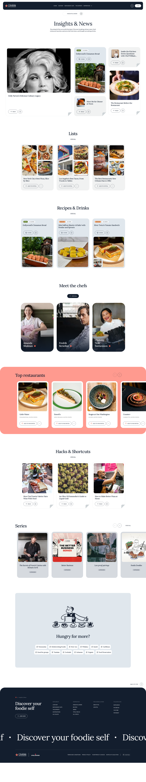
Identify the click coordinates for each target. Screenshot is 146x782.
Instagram (117, 705)
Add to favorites (29, 423)
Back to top (134, 684)
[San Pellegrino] (35, 755)
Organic (90, 652)
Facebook (116, 707)
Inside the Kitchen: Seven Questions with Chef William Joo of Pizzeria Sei (128, 53)
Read (14, 111)
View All (74, 296)
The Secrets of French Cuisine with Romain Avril (32, 566)
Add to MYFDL (32, 186)
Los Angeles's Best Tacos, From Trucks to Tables (71, 180)
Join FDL (95, 707)
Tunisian (56, 652)
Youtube (116, 710)
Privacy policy (86, 754)
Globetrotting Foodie (58, 647)
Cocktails (68, 652)
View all (73, 139)
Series (74, 709)
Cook (83, 59)
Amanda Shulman (28, 344)
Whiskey (85, 647)
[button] (132, 5)
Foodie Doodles (136, 565)
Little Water (24, 414)
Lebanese (79, 652)
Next (120, 375)
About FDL (96, 704)
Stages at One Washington (99, 414)
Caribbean (106, 647)
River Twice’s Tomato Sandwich (107, 225)
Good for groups (42, 652)
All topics (76, 714)
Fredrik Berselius (64, 344)
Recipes (75, 707)
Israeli (95, 647)
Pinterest (116, 712)
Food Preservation (105, 652)
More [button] (39, 423)
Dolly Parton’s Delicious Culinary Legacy (24, 96)
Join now (23, 716)
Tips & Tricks (76, 711)
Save (20, 112)
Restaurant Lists (69, 5)
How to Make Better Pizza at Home (106, 497)
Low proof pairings (102, 565)
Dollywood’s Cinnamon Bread (88, 54)
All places (56, 714)
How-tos (74, 647)
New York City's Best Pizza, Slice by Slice (36, 180)
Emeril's (57, 414)
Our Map (60, 5)
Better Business (67, 565)
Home (55, 5)
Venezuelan (42, 647)
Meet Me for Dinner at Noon (95, 103)
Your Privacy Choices (98, 754)
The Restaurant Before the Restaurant (121, 104)
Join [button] (138, 5)
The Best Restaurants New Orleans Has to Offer (105, 180)
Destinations (56, 711)
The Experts (78, 5)
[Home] (10, 5)
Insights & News (72, 13)
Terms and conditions (74, 754)
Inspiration (86, 5)
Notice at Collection (112, 754)
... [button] (41, 186)
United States (127, 754)
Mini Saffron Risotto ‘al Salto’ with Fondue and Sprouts (71, 226)
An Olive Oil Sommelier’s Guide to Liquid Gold (72, 497)
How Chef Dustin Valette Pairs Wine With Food (35, 497)
